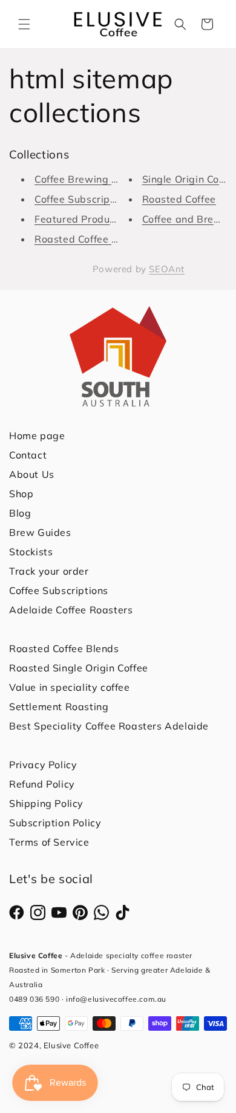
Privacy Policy (43, 765)
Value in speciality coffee (69, 687)
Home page (37, 435)
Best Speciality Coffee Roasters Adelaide (109, 726)
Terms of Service (49, 842)
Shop (21, 494)
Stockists (31, 552)
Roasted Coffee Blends (89, 239)
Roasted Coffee (179, 199)
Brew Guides (40, 532)
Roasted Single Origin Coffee (78, 668)
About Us (31, 474)
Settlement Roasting (58, 706)
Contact (28, 455)
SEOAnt (167, 269)
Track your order (49, 571)
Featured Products (79, 219)
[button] (24, 24)
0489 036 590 (34, 999)
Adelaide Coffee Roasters (71, 610)
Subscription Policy (55, 823)
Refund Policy (42, 784)
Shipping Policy (46, 803)
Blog (20, 513)
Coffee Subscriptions (58, 590)
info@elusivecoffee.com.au (116, 999)
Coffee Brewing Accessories (101, 179)
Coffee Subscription (81, 199)
